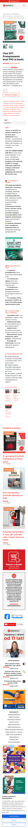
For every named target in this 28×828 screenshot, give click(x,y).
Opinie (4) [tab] (7, 123)
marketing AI (6, 109)
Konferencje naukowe (14, 719)
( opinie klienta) (15, 63)
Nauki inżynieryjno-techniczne (14, 729)
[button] (22, 22)
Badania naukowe (14, 717)
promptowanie (13, 111)
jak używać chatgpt (18, 107)
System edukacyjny (14, 742)
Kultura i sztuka (14, 722)
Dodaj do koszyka (11, 95)
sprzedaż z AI (10, 113)
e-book (7, 107)
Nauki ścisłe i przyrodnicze (14, 734)
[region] (14, 811)
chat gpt (11, 105)
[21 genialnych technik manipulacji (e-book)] (8, 391)
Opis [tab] (5, 120)
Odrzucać (14, 824)
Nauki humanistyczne (14, 727)
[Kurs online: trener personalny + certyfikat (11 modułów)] (8, 406)
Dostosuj (14, 820)
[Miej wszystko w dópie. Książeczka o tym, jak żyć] (16, 391)
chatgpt (16, 105)
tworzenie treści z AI (14, 115)
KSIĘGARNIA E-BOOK (13, 101)
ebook (11, 107)
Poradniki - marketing (13, 16)
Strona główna (7, 14)
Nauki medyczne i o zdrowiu (14, 732)
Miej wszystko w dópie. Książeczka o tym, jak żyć (16, 397)
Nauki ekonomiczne (14, 724)
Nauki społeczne (14, 737)
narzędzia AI (13, 109)
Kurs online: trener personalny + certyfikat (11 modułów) (8, 413)
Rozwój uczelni (14, 739)
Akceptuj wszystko (14, 816)
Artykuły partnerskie (14, 714)
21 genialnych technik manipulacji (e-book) (8, 397)
